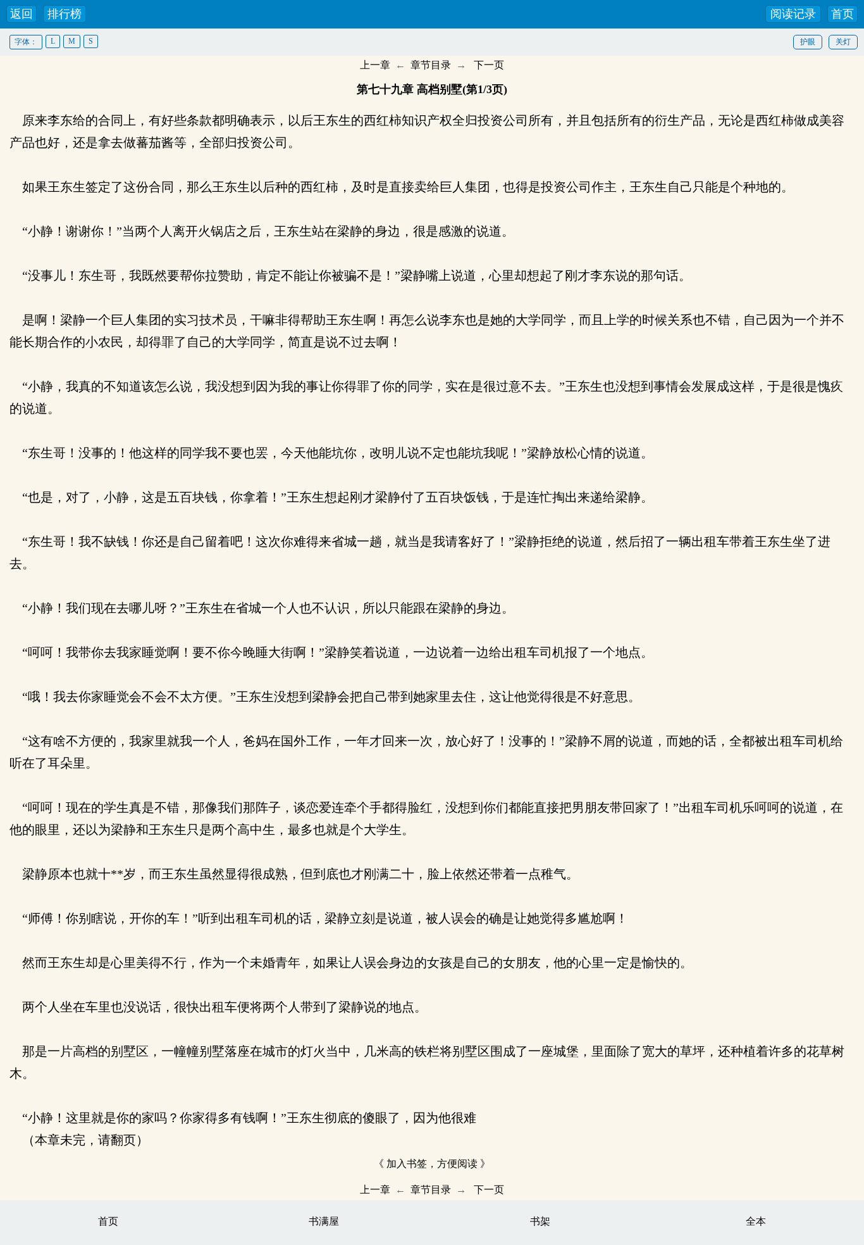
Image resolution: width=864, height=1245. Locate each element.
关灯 (843, 41)
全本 (756, 1221)
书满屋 (324, 1221)
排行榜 (64, 14)
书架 (540, 1221)
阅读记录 (793, 14)
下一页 (489, 65)
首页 (842, 14)
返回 (21, 14)
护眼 (807, 41)
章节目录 (430, 65)
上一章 (375, 65)
